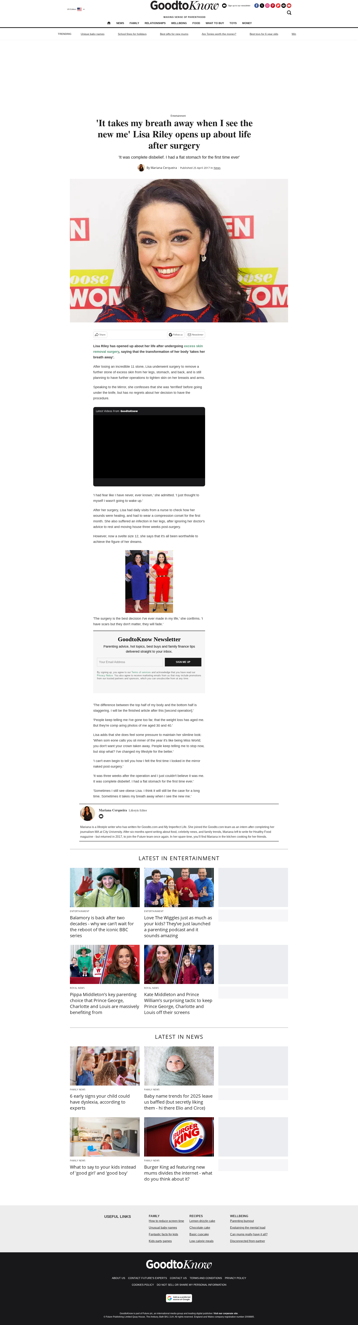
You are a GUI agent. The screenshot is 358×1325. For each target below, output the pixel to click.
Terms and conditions (206, 1278)
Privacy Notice (105, 675)
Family (134, 23)
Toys (233, 23)
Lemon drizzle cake (202, 1221)
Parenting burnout (242, 1221)
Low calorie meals (201, 1241)
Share (102, 334)
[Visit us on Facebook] (256, 5)
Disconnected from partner (247, 1241)
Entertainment (178, 115)
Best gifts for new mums (174, 33)
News (120, 23)
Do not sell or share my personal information (191, 1284)
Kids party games (160, 1241)
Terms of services (141, 672)
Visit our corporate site (225, 1313)
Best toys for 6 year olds (264, 33)
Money (247, 23)
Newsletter (197, 334)
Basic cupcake (199, 1234)
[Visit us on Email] (283, 5)
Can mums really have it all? (249, 1234)
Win (294, 33)
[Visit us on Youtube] (289, 5)
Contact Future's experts (147, 1278)
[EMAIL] (102, 816)
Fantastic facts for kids (163, 1234)
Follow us (178, 334)
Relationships (155, 23)
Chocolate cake (199, 1227)
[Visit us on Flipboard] (278, 5)
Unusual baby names (163, 1227)
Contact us (178, 1278)
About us (118, 1278)
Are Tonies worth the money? (219, 33)
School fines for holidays (132, 33)
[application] (149, 446)
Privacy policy (235, 1278)
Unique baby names (92, 33)
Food (196, 23)
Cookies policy (143, 1284)
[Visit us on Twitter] (262, 5)
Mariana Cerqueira (164, 168)
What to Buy (215, 23)
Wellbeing (179, 23)
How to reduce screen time (166, 1221)
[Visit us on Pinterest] (273, 5)
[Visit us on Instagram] (267, 5)
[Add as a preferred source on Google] (179, 1298)
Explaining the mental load (247, 1227)
